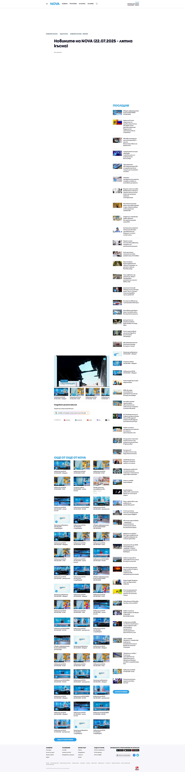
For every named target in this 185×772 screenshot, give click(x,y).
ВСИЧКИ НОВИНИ (121, 692)
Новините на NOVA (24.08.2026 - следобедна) (99, 630)
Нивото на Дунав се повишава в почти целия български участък (131, 559)
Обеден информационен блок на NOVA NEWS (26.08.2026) (101, 526)
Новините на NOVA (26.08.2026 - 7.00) (60, 559)
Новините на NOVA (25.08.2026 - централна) (62, 577)
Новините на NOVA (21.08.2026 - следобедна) (99, 732)
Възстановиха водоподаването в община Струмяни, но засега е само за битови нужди (130, 265)
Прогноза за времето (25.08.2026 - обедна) (61, 595)
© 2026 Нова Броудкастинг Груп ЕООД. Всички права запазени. (58, 768)
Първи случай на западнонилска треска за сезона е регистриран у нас (131, 430)
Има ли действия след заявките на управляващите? (130, 503)
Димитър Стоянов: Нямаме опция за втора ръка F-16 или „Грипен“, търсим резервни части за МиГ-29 (130, 291)
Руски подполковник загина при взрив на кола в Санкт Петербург (129, 334)
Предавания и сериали (68, 754)
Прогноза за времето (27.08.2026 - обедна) (130, 353)
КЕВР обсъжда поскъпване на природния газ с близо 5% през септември (130, 393)
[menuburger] (47, 3)
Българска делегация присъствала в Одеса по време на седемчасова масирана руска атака (131, 571)
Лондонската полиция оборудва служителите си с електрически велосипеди (130, 155)
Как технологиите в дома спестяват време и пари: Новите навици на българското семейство (131, 207)
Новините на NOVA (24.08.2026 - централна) (82, 629)
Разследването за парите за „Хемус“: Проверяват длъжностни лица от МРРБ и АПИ (130, 278)
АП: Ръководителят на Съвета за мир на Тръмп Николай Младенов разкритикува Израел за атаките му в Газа (131, 418)
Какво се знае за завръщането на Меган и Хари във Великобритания (131, 613)
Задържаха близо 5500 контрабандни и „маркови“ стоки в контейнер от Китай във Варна (130, 548)
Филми (80, 757)
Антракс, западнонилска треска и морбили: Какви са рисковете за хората (131, 180)
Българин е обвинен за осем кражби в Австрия (131, 301)
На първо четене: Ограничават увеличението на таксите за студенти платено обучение (130, 405)
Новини (64, 3)
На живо (91, 3)
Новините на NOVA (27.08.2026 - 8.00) (99, 472)
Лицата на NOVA (66, 752)
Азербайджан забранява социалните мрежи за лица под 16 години (130, 492)
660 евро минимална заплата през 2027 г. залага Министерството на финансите (130, 142)
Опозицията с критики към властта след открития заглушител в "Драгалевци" (130, 441)
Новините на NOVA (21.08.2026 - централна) (62, 731)
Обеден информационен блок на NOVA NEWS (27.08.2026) (131, 112)
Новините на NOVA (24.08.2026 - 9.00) (60, 664)
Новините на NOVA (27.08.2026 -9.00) (79, 472)
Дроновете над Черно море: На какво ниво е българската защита (130, 312)
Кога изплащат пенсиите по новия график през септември (131, 254)
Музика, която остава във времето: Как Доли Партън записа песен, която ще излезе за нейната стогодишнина (130, 193)
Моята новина (50, 754)
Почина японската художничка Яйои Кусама (129, 681)
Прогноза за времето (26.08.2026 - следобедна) (61, 526)
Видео (47, 757)
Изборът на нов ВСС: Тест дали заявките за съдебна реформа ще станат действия (130, 536)
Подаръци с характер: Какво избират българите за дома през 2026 (130, 219)
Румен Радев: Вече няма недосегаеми (130, 381)
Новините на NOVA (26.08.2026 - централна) (101, 508)
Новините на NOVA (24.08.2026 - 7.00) (99, 664)
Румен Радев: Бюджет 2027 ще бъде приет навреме (130, 582)
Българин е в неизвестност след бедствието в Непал (130, 451)
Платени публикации (50, 764)
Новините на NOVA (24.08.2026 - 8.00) (79, 664)
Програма (73, 3)
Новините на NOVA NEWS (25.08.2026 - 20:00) (101, 559)
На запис (82, 3)
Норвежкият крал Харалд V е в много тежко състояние (129, 461)
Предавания (81, 752)
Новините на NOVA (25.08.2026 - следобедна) (79, 578)
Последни (48, 750)
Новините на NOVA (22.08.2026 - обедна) (61, 713)
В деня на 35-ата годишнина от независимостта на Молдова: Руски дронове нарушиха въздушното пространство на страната (130, 126)
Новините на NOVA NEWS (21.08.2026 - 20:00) (101, 713)
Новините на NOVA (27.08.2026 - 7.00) (60, 488)
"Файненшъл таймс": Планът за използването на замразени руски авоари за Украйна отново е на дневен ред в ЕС (131, 658)
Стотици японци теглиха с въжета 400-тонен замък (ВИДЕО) (130, 512)
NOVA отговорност (99, 750)
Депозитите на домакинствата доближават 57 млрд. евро (130, 322)
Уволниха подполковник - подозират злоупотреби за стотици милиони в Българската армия (130, 524)
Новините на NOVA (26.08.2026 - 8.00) (99, 543)
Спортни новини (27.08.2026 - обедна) (130, 362)
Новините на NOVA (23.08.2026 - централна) (82, 680)
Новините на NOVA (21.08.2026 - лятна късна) (80, 714)
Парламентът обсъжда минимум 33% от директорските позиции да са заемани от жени (130, 168)
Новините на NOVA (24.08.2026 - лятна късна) (99, 612)
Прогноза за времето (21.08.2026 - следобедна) (81, 732)
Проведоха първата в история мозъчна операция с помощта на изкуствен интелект (131, 472)
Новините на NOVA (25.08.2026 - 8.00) (60, 611)
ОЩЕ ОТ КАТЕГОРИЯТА (65, 739)
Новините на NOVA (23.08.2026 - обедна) (60, 697)
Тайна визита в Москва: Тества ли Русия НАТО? (131, 602)
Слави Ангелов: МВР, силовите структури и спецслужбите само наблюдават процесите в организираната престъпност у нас (130, 627)
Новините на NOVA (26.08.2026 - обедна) (61, 543)
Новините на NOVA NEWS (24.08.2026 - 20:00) (62, 629)
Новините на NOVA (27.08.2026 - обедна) (60, 472)
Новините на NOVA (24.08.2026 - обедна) (100, 647)
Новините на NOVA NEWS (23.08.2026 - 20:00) (62, 680)
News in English (97, 754)
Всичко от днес (50, 752)
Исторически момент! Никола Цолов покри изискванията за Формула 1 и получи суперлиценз (130, 231)
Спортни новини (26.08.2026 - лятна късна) (80, 489)
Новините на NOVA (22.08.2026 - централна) (101, 697)
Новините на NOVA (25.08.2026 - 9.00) (99, 595)
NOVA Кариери (98, 752)
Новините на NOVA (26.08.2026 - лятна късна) (60, 509)
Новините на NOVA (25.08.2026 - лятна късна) (80, 560)
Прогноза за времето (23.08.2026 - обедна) (100, 680)
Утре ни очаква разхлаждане (128, 481)
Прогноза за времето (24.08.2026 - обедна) (81, 647)
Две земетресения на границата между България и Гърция (130, 344)
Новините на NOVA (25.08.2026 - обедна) (80, 595)
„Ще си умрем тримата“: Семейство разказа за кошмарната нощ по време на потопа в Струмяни (130, 643)
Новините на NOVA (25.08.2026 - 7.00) (79, 611)
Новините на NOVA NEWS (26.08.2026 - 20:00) (81, 508)
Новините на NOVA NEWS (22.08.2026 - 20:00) (81, 697)
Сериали (80, 754)
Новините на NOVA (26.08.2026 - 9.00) (79, 543)
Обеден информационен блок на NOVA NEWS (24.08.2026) (62, 648)
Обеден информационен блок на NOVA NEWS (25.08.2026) (101, 578)
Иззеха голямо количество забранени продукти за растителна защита (130, 243)
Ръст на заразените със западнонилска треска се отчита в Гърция (130, 592)
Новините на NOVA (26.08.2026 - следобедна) (79, 526)
